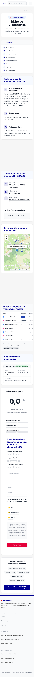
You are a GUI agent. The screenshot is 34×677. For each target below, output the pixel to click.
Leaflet (13, 269)
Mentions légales (5, 621)
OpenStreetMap (20, 269)
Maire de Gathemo (24, 572)
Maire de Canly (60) (6, 643)
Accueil (3, 616)
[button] (17, 250)
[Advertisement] (17, 155)
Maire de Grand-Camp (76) (8, 654)
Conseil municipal (10, 63)
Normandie (8, 10)
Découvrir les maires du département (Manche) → (17, 587)
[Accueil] (2, 10)
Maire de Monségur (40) (7, 658)
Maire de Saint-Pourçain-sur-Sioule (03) (12, 635)
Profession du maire (10, 54)
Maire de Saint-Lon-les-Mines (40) (10, 639)
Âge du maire (9, 50)
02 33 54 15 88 (14, 193)
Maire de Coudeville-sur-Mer (17, 568)
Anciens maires (9, 70)
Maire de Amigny (10, 572)
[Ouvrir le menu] (30, 3)
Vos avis (7, 67)
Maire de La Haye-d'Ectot (17, 580)
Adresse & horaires (10, 60)
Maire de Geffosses (17, 576)
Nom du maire (9, 47)
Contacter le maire (10, 57)
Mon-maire (8, 600)
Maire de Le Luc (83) (7, 662)
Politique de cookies (27, 672)
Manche (15, 10)
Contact (3, 625)
